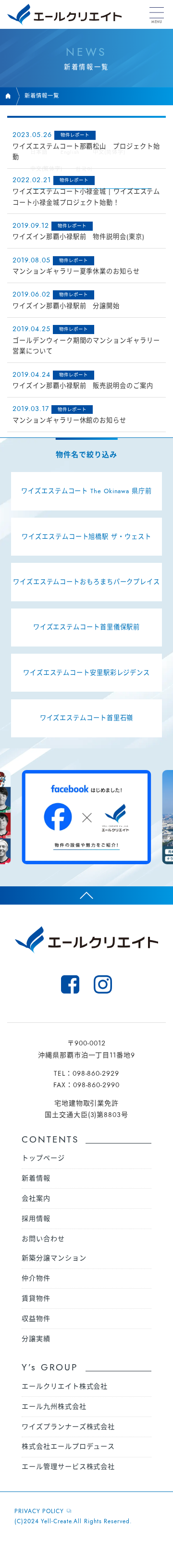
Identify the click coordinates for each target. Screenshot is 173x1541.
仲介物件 (36, 1278)
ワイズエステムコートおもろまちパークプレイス (86, 581)
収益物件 (36, 1318)
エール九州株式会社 (54, 1406)
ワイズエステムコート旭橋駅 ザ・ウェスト (86, 536)
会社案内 (36, 1198)
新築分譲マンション (54, 1258)
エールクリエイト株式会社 (65, 1386)
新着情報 (36, 1178)
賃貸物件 (36, 1298)
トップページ (43, 1158)
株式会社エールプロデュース (68, 1446)
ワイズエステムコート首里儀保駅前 (86, 627)
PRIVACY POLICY (39, 1511)
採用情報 (36, 1218)
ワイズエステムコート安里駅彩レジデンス (86, 672)
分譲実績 (36, 1338)
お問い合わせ (43, 1238)
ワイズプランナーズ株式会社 (68, 1426)
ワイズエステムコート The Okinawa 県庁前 (86, 491)
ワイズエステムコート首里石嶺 (87, 717)
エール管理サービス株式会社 (68, 1466)
